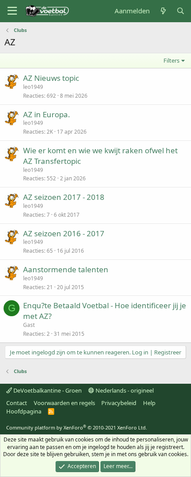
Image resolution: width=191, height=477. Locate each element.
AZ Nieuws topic (51, 78)
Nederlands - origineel (124, 390)
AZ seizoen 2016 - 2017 (63, 233)
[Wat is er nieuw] (162, 11)
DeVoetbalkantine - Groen (47, 390)
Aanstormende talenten (65, 269)
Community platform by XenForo (76, 427)
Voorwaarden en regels (64, 403)
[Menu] (12, 11)
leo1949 (33, 87)
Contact (16, 403)
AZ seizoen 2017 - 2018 (63, 197)
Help (149, 403)
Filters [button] (171, 60)
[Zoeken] (180, 11)
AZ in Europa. (46, 114)
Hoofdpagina (23, 411)
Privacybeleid (118, 403)
